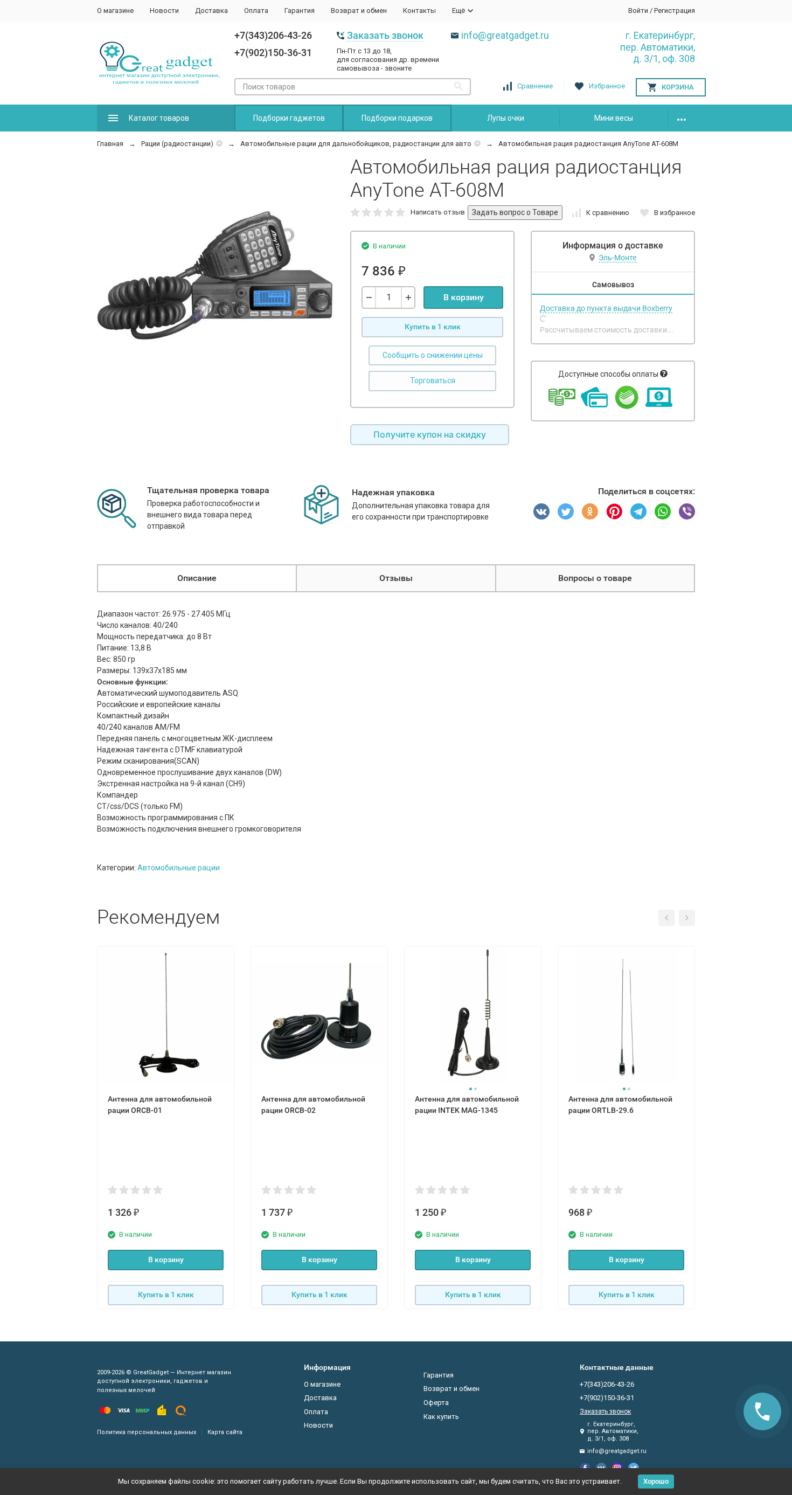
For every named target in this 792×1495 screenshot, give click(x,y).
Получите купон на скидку (429, 434)
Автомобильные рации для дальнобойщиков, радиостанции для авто (355, 144)
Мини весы (613, 118)
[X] (566, 511)
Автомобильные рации (178, 867)
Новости (164, 10)
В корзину (463, 297)
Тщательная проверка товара (208, 490)
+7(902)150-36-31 (273, 52)
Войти (638, 10)
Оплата (256, 10)
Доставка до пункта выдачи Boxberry (606, 308)
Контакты (419, 10)
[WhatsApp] (663, 511)
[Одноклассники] (590, 511)
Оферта (436, 1403)
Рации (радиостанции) (177, 144)
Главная (110, 144)
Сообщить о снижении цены (433, 355)
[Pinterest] (614, 511)
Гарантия (299, 10)
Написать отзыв (438, 212)
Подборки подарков (397, 118)
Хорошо (656, 1481)
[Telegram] (638, 511)
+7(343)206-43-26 (273, 35)
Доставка (211, 10)
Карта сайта (224, 1432)
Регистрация (674, 10)
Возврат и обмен (359, 10)
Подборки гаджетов (289, 118)
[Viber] (687, 511)
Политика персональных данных (146, 1432)
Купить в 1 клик (433, 326)
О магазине (115, 10)
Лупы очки (505, 118)
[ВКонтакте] (541, 511)
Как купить (441, 1417)
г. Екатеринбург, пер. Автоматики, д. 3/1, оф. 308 (657, 47)
